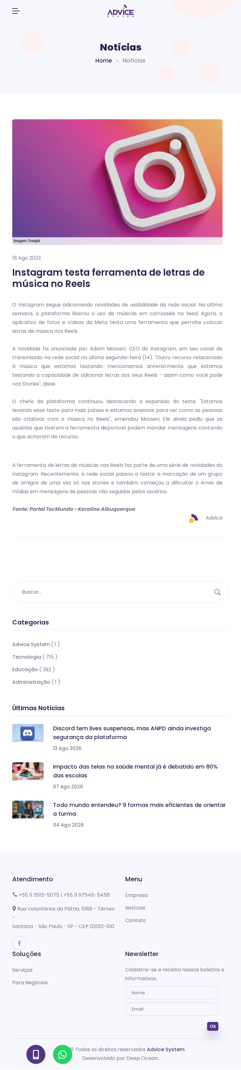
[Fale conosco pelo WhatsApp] (62, 1054)
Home (103, 60)
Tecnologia (26, 657)
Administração (31, 682)
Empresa (136, 895)
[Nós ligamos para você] (35, 1054)
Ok (213, 1026)
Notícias (135, 907)
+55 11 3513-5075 (39, 895)
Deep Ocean (142, 1058)
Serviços (22, 970)
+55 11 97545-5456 (86, 895)
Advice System (31, 644)
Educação (25, 669)
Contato (135, 920)
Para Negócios (30, 982)
